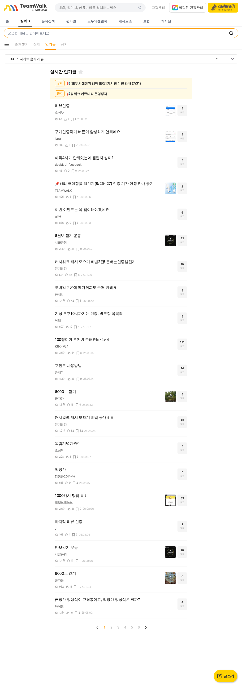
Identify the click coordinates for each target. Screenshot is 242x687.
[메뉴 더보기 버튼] (6, 44)
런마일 (71, 21)
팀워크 (25, 21)
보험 (146, 21)
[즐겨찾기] (81, 72)
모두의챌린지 (97, 21)
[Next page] (145, 627)
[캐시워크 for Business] (223, 8)
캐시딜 (166, 21)
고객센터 (158, 7)
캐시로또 (125, 21)
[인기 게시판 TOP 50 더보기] (232, 59)
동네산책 (48, 21)
